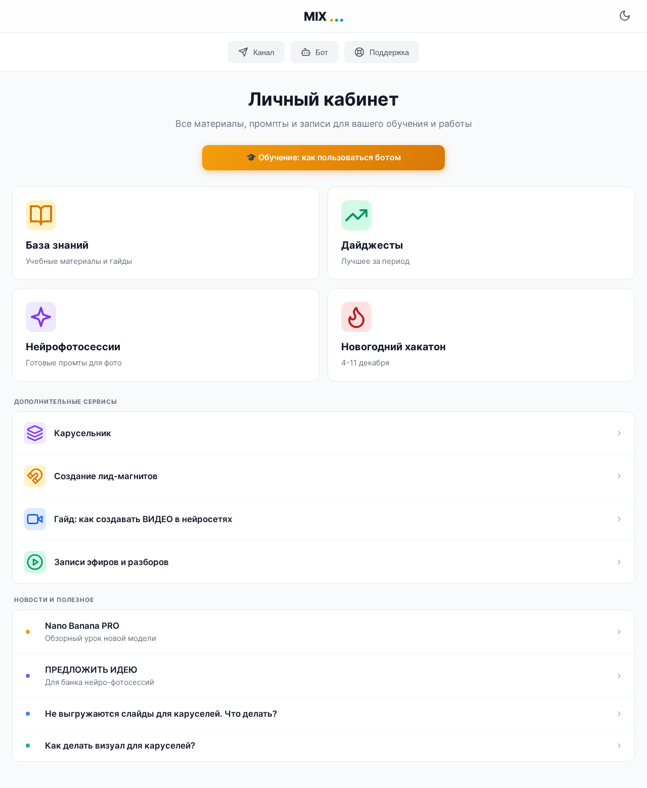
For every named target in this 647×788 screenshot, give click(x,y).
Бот (321, 52)
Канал (263, 52)
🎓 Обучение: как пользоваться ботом (323, 157)
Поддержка (389, 52)
